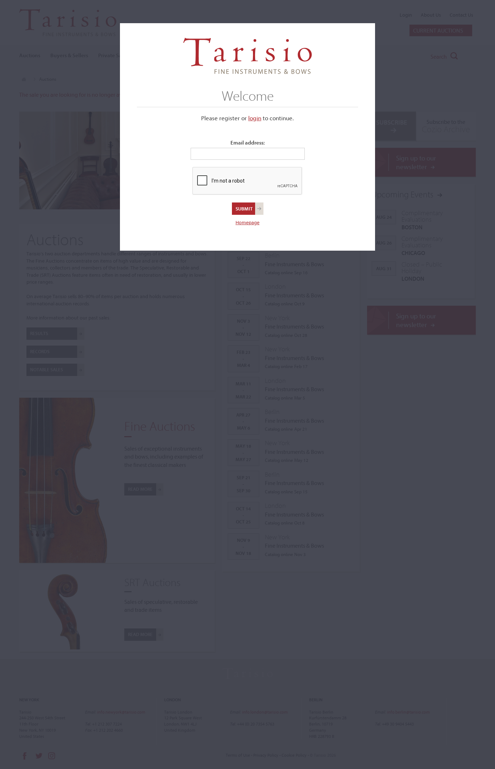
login (254, 118)
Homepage (247, 222)
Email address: (247, 142)
